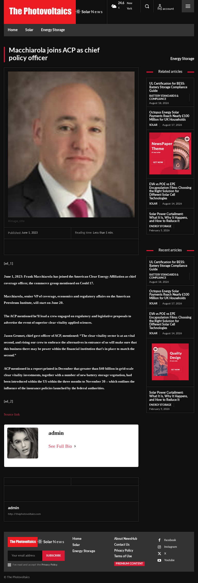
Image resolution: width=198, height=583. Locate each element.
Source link (12, 414)
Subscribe (53, 555)
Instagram (170, 546)
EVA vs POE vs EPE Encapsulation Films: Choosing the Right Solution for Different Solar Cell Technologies (170, 191)
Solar (153, 125)
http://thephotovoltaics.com (24, 514)
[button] (147, 6)
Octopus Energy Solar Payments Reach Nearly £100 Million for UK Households (169, 116)
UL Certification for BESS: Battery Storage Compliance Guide (168, 87)
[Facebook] (13, 247)
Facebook (170, 540)
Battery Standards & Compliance (163, 97)
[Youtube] (159, 560)
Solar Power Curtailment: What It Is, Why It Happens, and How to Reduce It (168, 218)
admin (13, 508)
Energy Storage (182, 59)
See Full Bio (60, 446)
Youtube (169, 560)
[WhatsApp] (49, 247)
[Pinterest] (37, 247)
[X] (25, 247)
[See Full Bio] (75, 446)
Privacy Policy (49, 564)
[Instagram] (159, 547)
